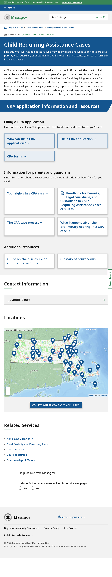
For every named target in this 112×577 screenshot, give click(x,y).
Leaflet (91, 396)
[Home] (5, 27)
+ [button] (8, 389)
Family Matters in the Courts (60, 28)
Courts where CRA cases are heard (56, 405)
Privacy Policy (51, 528)
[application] (56, 362)
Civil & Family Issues (35, 28)
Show (45, 34)
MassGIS (104, 396)
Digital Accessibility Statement (21, 528)
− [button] (8, 393)
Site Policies (70, 528)
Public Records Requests (18, 535)
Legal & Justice (16, 28)
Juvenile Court (29, 34)
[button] (65, 362)
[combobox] (78, 17)
